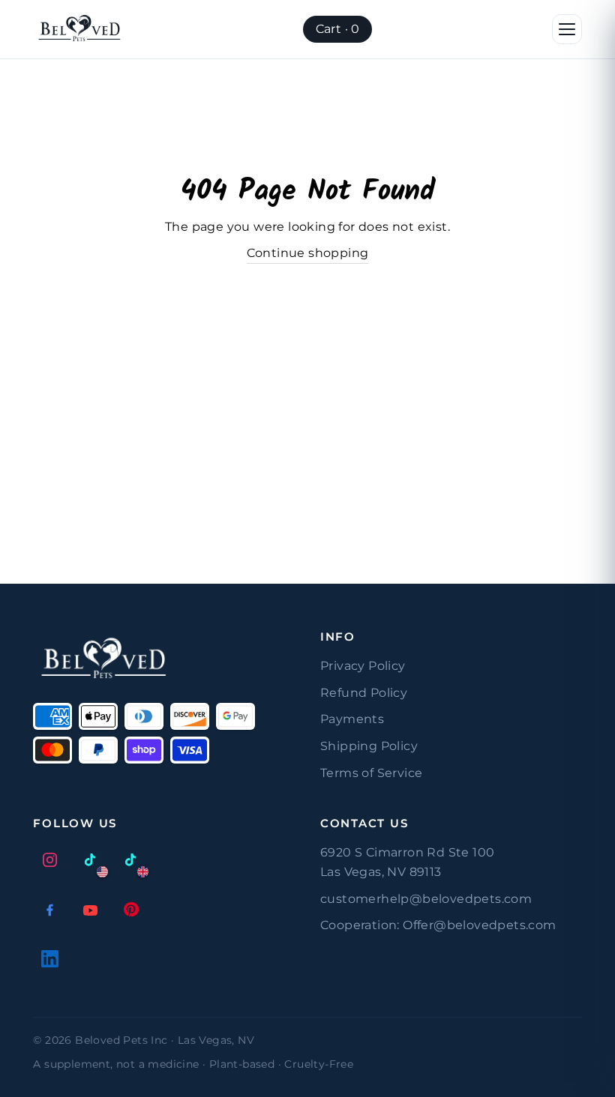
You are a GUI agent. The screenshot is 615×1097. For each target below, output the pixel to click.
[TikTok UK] (130, 859)
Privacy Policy (363, 666)
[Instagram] (49, 859)
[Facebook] (49, 908)
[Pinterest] (130, 908)
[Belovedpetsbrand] (79, 29)
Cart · (338, 29)
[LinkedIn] (49, 958)
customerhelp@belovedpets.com (426, 899)
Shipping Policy (369, 746)
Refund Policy (363, 693)
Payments (352, 719)
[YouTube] (90, 908)
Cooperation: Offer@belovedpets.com (438, 925)
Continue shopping (308, 253)
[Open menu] (567, 29)
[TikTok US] (90, 859)
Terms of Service (371, 773)
